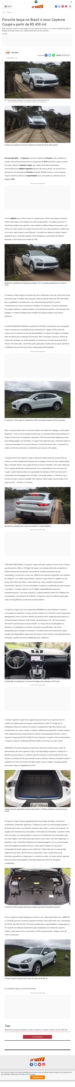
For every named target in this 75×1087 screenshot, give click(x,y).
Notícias (9, 12)
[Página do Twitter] (59, 7)
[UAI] (36, 1)
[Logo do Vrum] (37, 7)
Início (3, 12)
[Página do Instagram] (66, 7)
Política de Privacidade (28, 1074)
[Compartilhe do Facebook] (46, 55)
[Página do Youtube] (63, 7)
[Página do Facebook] (56, 7)
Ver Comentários (37, 1037)
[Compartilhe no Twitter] (49, 55)
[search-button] (70, 6)
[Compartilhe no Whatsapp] (53, 55)
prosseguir (37, 1077)
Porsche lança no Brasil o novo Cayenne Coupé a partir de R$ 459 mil (36, 1030)
